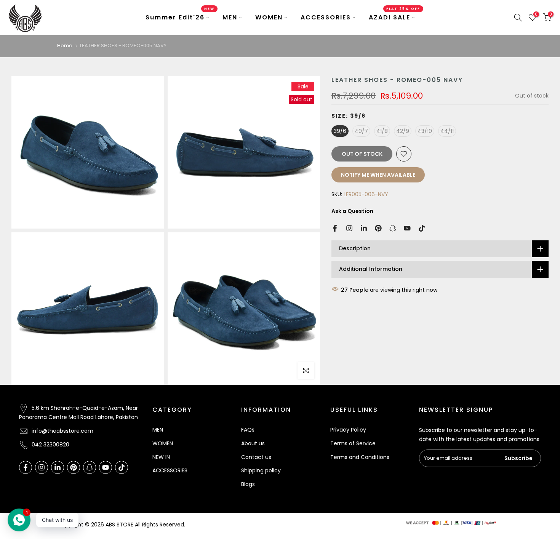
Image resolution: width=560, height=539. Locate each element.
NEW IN (161, 457)
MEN (229, 17)
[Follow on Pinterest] (378, 228)
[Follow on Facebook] (334, 228)
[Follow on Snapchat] (392, 228)
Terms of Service (353, 443)
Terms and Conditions (359, 457)
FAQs (247, 429)
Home (64, 45)
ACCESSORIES (326, 17)
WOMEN (269, 17)
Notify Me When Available (378, 175)
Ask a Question (352, 211)
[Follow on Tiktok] (421, 228)
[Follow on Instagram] (349, 228)
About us (253, 443)
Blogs (248, 484)
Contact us (256, 457)
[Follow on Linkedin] (363, 228)
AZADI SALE (395, 17)
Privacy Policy (348, 429)
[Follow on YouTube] (407, 228)
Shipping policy (261, 470)
